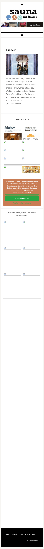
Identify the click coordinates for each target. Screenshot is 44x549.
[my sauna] (31, 147)
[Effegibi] (13, 139)
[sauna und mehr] (31, 156)
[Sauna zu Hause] (31, 172)
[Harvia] (31, 131)
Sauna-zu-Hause (22, 14)
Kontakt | (27, 534)
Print (33, 534)
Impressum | (10, 534)
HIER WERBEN (32, 540)
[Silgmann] (13, 164)
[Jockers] (13, 147)
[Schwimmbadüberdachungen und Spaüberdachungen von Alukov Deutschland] (13, 131)
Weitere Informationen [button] (22, 203)
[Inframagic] (31, 139)
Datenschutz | (19, 534)
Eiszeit (11, 50)
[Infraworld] (13, 172)
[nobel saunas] (13, 156)
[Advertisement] (21, 323)
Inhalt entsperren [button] (22, 198)
